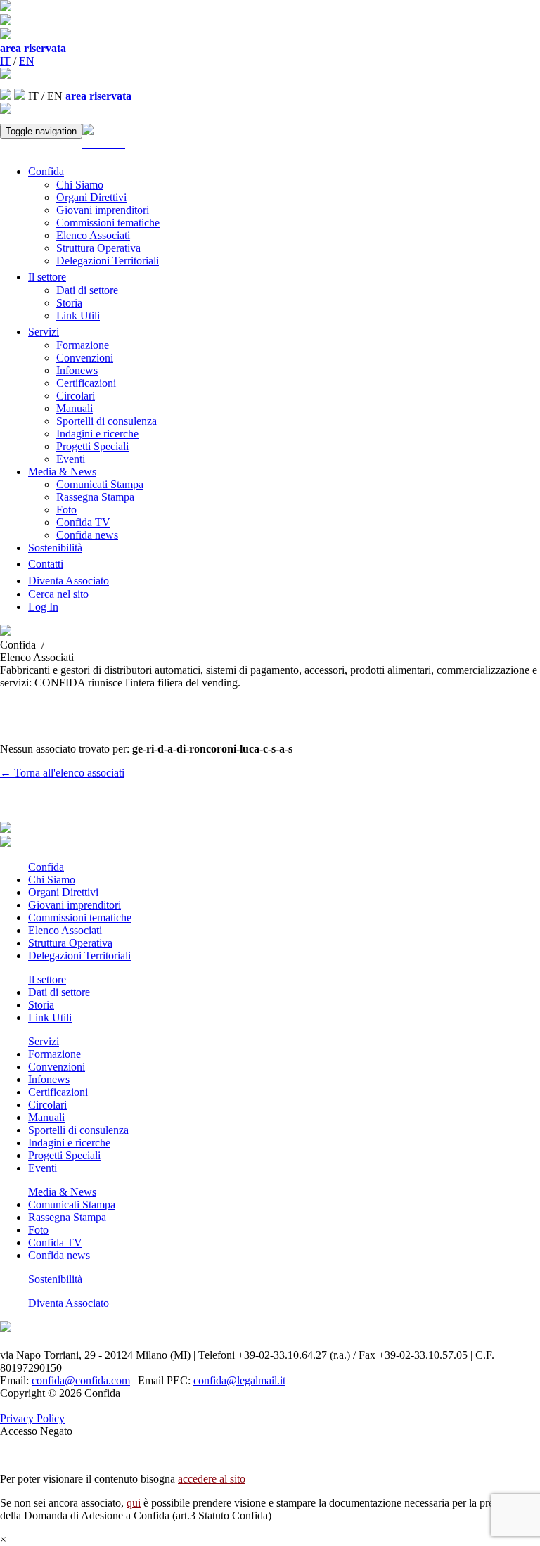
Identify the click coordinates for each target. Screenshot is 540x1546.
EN (26, 61)
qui (134, 1503)
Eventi (70, 459)
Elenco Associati (93, 235)
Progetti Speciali (92, 446)
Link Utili (78, 315)
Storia (69, 303)
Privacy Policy (32, 1418)
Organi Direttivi (91, 197)
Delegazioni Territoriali (107, 261)
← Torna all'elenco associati (62, 773)
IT (5, 61)
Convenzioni (84, 358)
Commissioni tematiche (108, 223)
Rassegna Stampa (95, 497)
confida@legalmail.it (239, 1380)
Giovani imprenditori (102, 210)
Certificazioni (86, 383)
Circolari (75, 396)
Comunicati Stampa (99, 484)
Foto (66, 510)
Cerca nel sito (58, 594)
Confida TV (83, 522)
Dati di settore (87, 290)
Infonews (77, 370)
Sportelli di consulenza (106, 421)
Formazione (82, 345)
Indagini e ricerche (97, 434)
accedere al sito (211, 1479)
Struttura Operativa (98, 248)
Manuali (74, 408)
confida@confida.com (81, 1380)
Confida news (87, 535)
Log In (43, 607)
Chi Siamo (79, 185)
